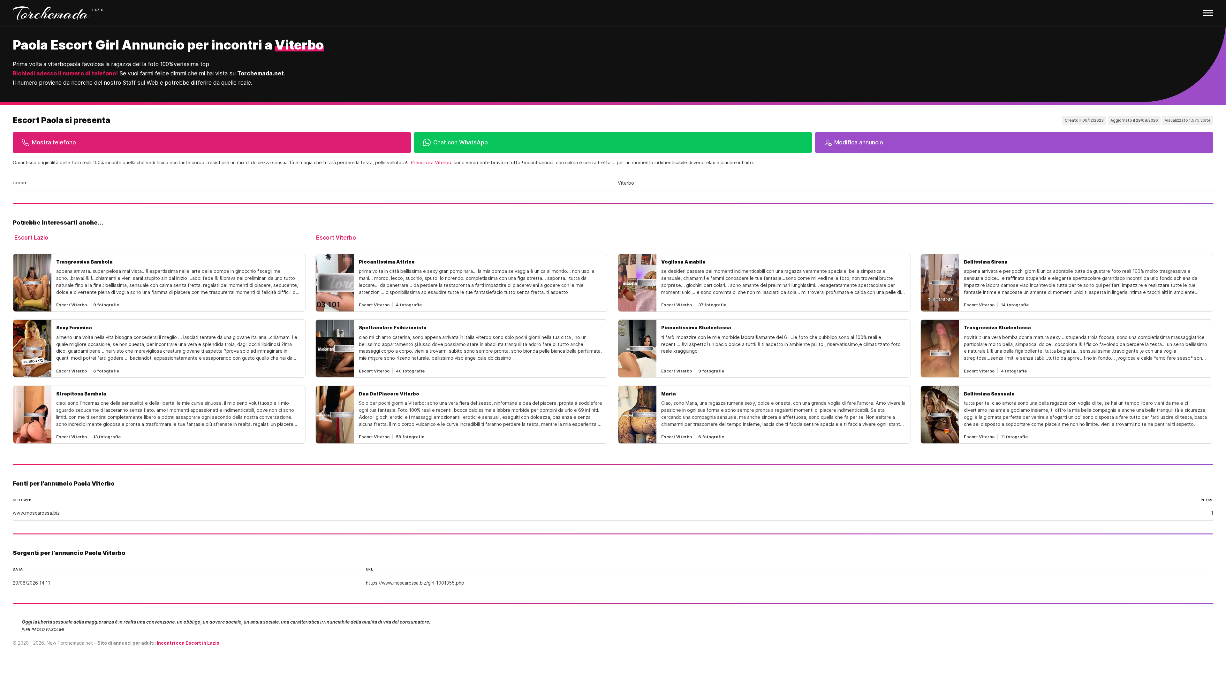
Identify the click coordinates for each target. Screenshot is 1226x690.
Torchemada (51, 13)
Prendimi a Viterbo (431, 162)
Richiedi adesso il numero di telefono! (65, 73)
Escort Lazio (31, 237)
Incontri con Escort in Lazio (188, 643)
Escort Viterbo (336, 237)
